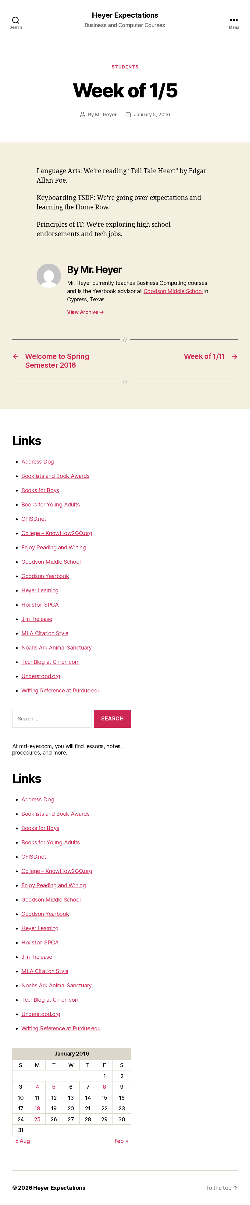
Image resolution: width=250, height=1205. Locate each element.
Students (125, 67)
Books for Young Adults (50, 504)
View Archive (85, 312)
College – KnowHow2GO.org (56, 533)
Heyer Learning (40, 590)
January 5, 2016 (152, 114)
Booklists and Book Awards (55, 476)
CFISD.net (33, 519)
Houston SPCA (40, 604)
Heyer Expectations (125, 15)
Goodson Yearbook (45, 576)
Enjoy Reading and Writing (53, 547)
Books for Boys (40, 490)
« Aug (22, 1141)
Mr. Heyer (106, 114)
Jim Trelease (36, 619)
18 (37, 1108)
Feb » (121, 1141)
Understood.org (40, 676)
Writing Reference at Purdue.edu (61, 690)
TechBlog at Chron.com (50, 662)
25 (37, 1119)
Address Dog (37, 461)
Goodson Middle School (173, 291)
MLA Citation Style (44, 633)
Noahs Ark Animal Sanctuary (56, 647)
